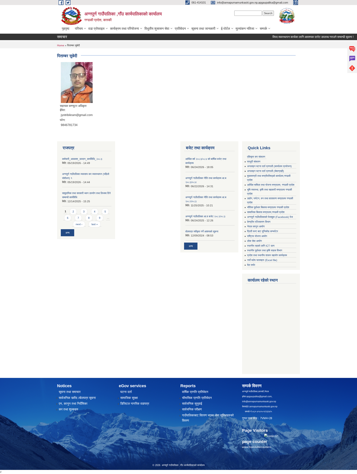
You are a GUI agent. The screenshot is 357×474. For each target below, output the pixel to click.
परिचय (79, 28)
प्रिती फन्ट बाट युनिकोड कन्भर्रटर (262, 231)
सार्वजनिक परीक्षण (192, 409)
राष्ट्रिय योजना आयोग (257, 236)
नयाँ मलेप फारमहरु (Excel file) (262, 260)
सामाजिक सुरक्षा (129, 398)
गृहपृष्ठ (65, 28)
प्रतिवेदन (180, 28)
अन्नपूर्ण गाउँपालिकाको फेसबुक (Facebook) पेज (270, 216)
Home (60, 45)
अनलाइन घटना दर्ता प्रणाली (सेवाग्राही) (265, 171)
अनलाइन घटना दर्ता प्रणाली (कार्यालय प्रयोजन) (269, 166)
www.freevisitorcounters (256, 447)
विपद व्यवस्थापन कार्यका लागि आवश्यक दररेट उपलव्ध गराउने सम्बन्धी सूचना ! (303, 36)
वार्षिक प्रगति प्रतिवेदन (195, 392)
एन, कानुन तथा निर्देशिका (73, 403)
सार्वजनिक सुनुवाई (192, 403)
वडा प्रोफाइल (96, 28)
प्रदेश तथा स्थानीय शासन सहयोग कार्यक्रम (267, 255)
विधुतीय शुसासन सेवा (156, 28)
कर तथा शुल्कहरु (68, 409)
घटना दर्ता (126, 392)
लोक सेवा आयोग (254, 240)
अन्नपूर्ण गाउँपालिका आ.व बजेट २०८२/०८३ (205, 216)
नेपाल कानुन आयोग (256, 226)
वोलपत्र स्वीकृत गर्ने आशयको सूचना (201, 231)
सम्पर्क (263, 28)
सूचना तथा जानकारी (203, 28)
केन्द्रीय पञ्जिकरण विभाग (258, 221)
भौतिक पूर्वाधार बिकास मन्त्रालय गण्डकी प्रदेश (268, 207)
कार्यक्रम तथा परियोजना (124, 28)
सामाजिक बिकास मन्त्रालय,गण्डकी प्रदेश (265, 212)
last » (94, 224)
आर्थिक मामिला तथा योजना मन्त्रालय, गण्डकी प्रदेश (270, 184)
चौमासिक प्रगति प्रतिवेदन (197, 398)
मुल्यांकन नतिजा (245, 28)
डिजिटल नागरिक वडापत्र (134, 403)
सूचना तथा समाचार (70, 392)
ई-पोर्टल (225, 28)
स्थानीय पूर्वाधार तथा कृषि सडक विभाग (264, 250)
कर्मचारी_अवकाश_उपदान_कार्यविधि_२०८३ (82, 158)
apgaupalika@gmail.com (259, 396)
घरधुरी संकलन (253, 161)
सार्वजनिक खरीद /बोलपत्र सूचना (77, 398)
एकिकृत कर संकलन (256, 156)
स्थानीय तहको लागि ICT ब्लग (260, 245)
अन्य (67, 232)
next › (79, 224)
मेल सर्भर (251, 264)
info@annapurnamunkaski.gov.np (259, 401)
